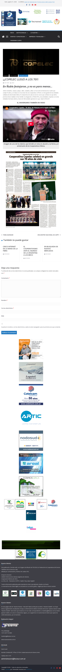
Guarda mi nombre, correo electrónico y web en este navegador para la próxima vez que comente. (30, 327)
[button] (27, 33)
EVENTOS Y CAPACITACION (17, 36)
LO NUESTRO (34, 32)
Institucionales (21, 32)
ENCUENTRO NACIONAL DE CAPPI (48, 235)
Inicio (12, 32)
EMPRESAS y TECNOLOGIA (36, 36)
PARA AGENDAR (8, 235)
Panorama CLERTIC (16, 40)
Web (2, 316)
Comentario (5, 278)
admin (12, 82)
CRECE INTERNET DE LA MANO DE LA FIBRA (10, 248)
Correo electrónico (7, 308)
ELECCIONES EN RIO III (30, 2)
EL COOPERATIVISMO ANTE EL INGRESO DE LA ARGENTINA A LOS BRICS (30, 250)
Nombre (4, 300)
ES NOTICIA (6, 75)
